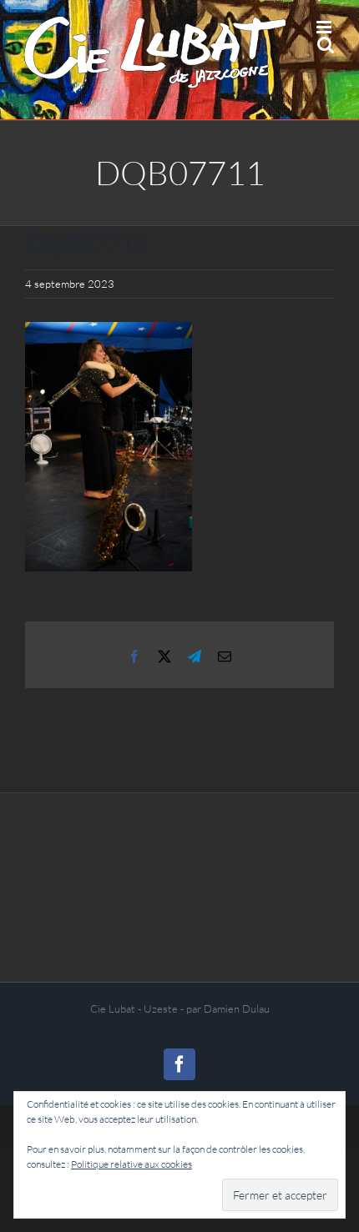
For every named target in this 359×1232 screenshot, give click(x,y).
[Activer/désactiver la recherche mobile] (325, 44)
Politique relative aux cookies (131, 1164)
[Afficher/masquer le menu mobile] (325, 27)
